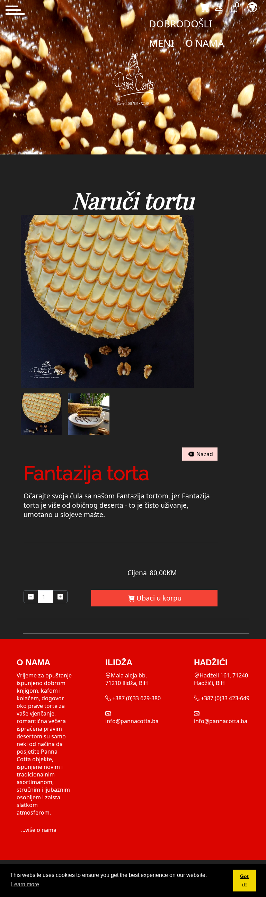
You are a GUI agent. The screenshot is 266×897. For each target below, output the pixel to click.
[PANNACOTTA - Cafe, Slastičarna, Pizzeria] (133, 79)
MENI (161, 43)
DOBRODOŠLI (180, 23)
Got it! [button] (244, 880)
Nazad (204, 454)
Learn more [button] (25, 884)
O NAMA (204, 43)
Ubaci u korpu (158, 598)
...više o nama (38, 830)
